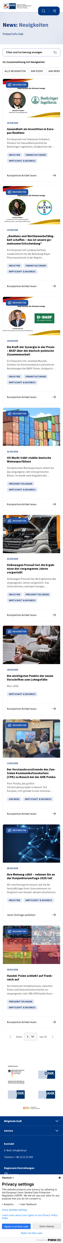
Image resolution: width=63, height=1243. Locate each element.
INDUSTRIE (14, 154)
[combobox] (30, 1037)
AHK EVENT (37, 71)
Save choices (46, 1226)
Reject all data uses (31, 1233)
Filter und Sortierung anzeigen (24, 52)
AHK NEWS (54, 71)
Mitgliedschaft (13, 1121)
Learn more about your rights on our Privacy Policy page (30, 1216)
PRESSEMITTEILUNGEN (20, 483)
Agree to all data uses (16, 1226)
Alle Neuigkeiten (15, 71)
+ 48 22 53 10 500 (23, 1157)
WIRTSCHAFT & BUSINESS (22, 160)
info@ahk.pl (19, 1150)
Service (8, 1130)
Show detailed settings (14, 1210)
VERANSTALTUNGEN (36, 154)
